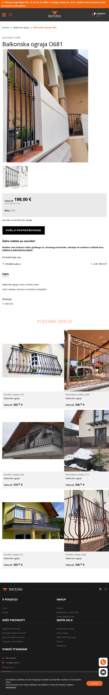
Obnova (60, 641)
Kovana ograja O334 (14, 474)
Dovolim (94, 683)
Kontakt (5, 612)
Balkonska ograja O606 (77, 394)
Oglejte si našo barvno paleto (17, 250)
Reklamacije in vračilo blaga (68, 612)
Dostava (60, 608)
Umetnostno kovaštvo (65, 629)
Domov (5, 27)
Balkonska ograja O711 (77, 474)
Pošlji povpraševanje (23, 230)
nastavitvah (11, 687)
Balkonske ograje (21, 27)
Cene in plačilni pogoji (65, 616)
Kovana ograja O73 (13, 554)
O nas (4, 608)
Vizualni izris (61, 646)
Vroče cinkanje (62, 633)
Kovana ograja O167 (14, 394)
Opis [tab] (5, 274)
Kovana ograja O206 (76, 554)
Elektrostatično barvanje (66, 637)
